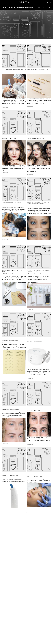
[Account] (50, 3)
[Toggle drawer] (3, 2)
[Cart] (47, 3)
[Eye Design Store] (25, 2)
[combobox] (46, 7)
